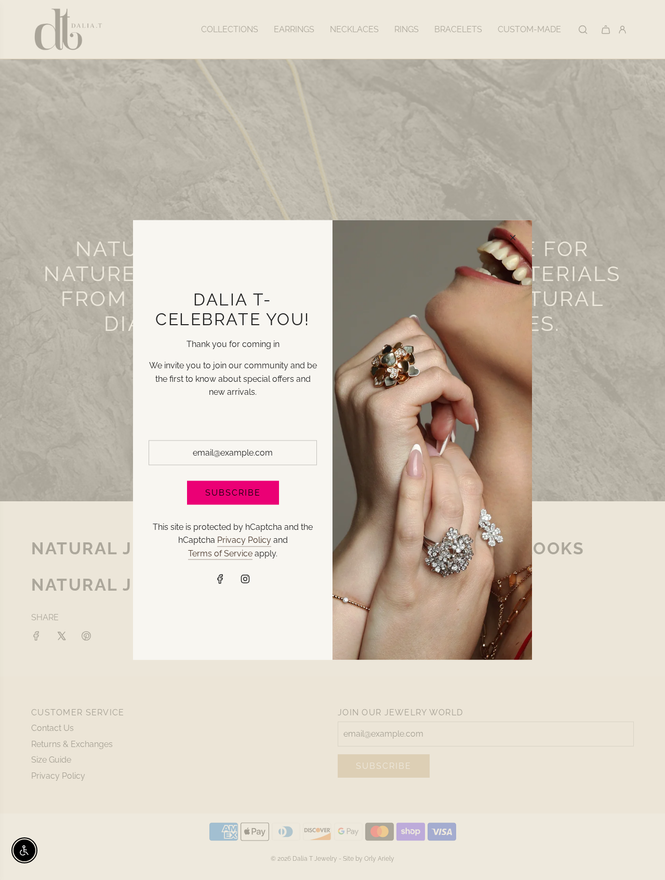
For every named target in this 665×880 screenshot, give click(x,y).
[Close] (512, 237)
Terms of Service (220, 553)
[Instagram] (245, 579)
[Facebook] (220, 579)
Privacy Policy (244, 540)
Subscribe (233, 492)
